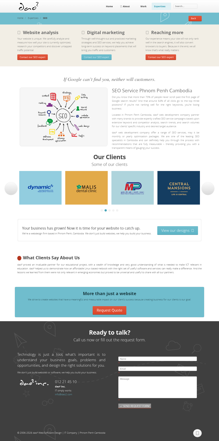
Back (193, 18)
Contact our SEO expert (32, 57)
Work (143, 6)
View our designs (175, 230)
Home (109, 6)
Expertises (159, 6)
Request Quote (109, 310)
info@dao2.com (63, 394)
